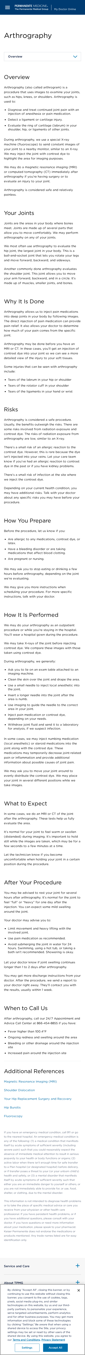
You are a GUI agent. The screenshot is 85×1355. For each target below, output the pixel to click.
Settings (27, 1347)
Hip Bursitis (12, 1107)
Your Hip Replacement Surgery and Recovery (38, 1099)
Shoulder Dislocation (19, 1090)
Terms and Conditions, (27, 1339)
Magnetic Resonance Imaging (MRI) (30, 1081)
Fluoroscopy (13, 1116)
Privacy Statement (53, 1339)
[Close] (78, 1290)
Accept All (55, 1347)
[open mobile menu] (7, 7)
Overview (17, 56)
